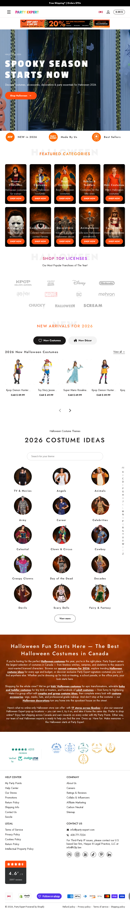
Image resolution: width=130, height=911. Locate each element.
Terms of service (100, 906)
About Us (71, 783)
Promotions (11, 797)
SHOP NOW (15, 198)
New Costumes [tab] (52, 340)
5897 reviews (16, 879)
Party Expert (19, 906)
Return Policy (12, 802)
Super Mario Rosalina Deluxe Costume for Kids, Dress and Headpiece (74, 390)
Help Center (11, 788)
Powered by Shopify (35, 906)
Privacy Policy (12, 834)
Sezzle (8, 817)
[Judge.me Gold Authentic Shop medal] (97, 748)
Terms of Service (14, 830)
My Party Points (13, 783)
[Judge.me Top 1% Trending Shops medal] (83, 759)
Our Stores (11, 793)
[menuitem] (34, 783)
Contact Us (11, 812)
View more (65, 618)
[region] (65, 3)
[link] (79, 295)
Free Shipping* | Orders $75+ (65, 3)
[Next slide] (70, 410)
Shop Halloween (18, 95)
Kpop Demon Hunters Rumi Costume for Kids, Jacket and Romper (17, 390)
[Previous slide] (60, 410)
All (123, 468)
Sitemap (71, 812)
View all (117, 352)
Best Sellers (112, 137)
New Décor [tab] (85, 340)
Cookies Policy (13, 839)
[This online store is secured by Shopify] (24, 896)
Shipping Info (12, 807)
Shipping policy (118, 906)
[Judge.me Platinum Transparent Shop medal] (83, 748)
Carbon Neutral (75, 807)
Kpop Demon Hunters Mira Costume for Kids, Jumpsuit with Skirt (103, 390)
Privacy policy (84, 906)
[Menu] (9, 12)
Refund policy (69, 906)
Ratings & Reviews (77, 793)
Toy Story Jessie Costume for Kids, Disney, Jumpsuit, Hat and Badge (46, 390)
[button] (100, 12)
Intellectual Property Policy (19, 849)
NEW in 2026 (27, 137)
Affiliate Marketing (76, 802)
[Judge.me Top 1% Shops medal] (110, 748)
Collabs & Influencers (78, 797)
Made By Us (69, 137)
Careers (71, 788)
